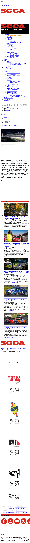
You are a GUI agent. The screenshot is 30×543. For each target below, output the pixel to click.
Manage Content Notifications (12, 125)
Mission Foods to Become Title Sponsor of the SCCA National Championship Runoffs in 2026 (16, 272)
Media (5, 60)
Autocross (9, 39)
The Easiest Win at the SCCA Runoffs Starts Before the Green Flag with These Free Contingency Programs (15, 299)
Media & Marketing (12, 93)
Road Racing (10, 52)
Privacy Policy (13, 348)
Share (4, 128)
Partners (9, 80)
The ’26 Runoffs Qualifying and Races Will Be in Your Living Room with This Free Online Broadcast (16, 245)
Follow (3, 114)
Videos (9, 62)
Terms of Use (4, 348)
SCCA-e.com (21, 508)
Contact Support (22, 348)
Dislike (10, 180)
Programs (6, 34)
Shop (5, 67)
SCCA (7, 107)
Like (4, 180)
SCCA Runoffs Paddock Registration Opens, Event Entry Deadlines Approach (16, 217)
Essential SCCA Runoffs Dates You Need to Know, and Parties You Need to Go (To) (15, 326)
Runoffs (7, 110)
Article (5, 117)
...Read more (17, 227)
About (5, 71)
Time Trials (10, 46)
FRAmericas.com (20, 511)
